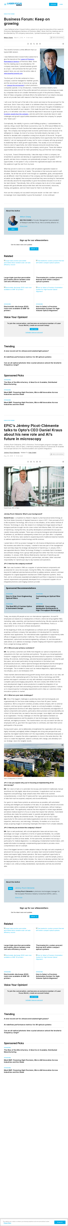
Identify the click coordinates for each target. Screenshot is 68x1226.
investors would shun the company (16, 114)
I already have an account (34, 332)
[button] (5, 4)
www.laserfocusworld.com (13, 73)
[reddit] (37, 44)
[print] (63, 44)
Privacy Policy (7, 1223)
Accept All (60, 1222)
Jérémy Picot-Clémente (11, 452)
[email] (40, 44)
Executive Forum (9, 14)
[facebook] (28, 44)
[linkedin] (31, 44)
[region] (34, 1222)
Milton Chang (8, 37)
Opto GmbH (32, 452)
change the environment (15, 85)
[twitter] (34, 44)
